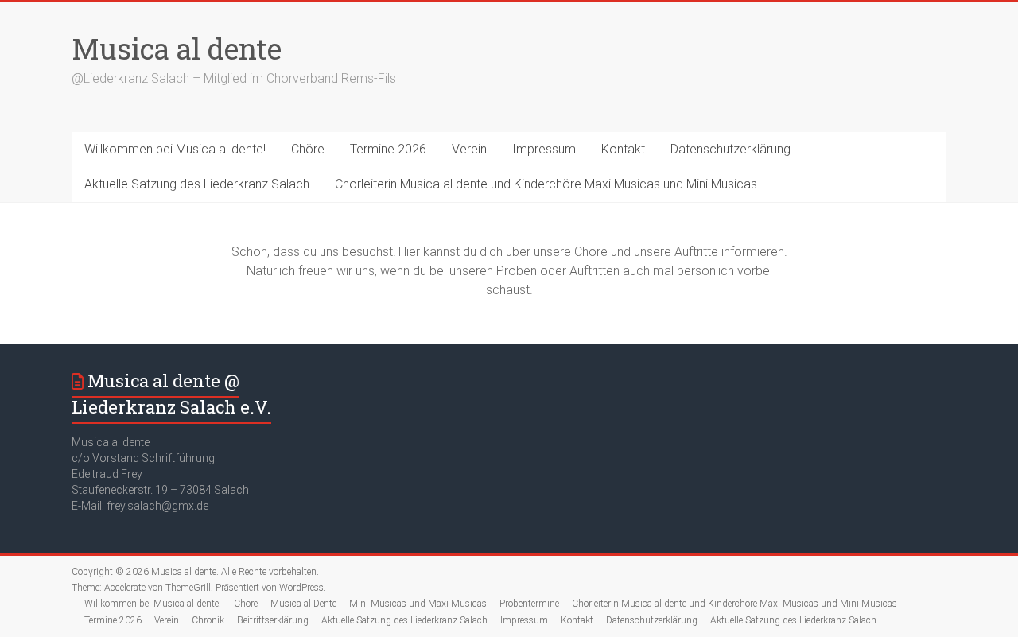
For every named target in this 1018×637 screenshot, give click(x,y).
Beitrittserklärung (273, 620)
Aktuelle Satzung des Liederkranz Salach (196, 184)
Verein (469, 149)
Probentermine (529, 603)
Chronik (208, 620)
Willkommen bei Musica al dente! (175, 149)
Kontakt (623, 149)
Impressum (544, 149)
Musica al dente (177, 48)
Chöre (307, 149)
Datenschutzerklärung (730, 149)
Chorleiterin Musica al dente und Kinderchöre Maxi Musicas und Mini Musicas (546, 184)
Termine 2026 (388, 149)
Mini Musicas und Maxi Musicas (418, 603)
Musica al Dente (303, 603)
